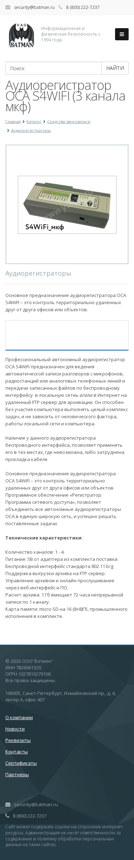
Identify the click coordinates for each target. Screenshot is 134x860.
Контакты (16, 751)
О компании (19, 717)
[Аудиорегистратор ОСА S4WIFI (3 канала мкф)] (67, 204)
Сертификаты (21, 763)
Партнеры (17, 774)
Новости (15, 729)
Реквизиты (18, 740)
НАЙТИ (115, 68)
